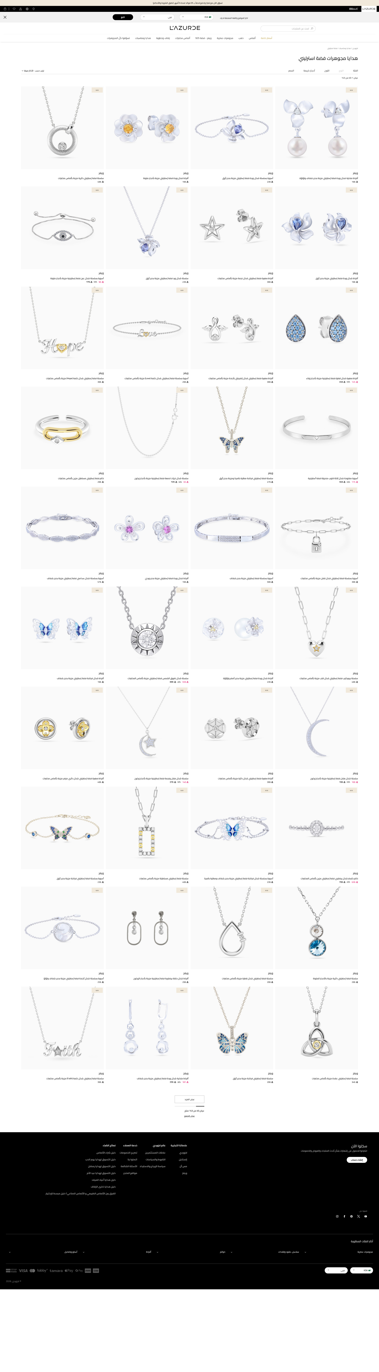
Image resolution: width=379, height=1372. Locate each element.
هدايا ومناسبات (143, 38)
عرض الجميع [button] (189, 1116)
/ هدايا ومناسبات (345, 48)
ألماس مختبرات (182, 38)
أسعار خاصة (266, 38)
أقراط (148, 1252)
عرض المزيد (190, 1099)
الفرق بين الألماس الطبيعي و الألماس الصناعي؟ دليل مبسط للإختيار (81, 1193)
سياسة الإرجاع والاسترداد (153, 1166)
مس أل (183, 1166)
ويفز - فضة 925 (203, 38)
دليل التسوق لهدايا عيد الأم (101, 1173)
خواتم (222, 1252)
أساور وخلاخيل (70, 1252)
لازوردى (355, 48)
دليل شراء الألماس (106, 1152)
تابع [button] (123, 17)
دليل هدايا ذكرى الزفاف (103, 1186)
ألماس (252, 38)
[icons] (365, 1217)
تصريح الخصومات (128, 1152)
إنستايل (183, 1159)
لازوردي (183, 1152)
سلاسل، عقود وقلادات (288, 1252)
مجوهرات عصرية (225, 38)
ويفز (184, 1173)
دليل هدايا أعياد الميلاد (104, 1180)
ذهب (241, 38)
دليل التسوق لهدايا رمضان (102, 1166)
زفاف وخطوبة (163, 38)
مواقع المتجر (130, 1173)
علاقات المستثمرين (155, 1152)
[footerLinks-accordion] (337, 1252)
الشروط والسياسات (156, 1159)
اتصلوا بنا (132, 1159)
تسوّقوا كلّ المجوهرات (118, 38)
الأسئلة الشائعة (129, 1166)
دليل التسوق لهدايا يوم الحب (100, 1159)
